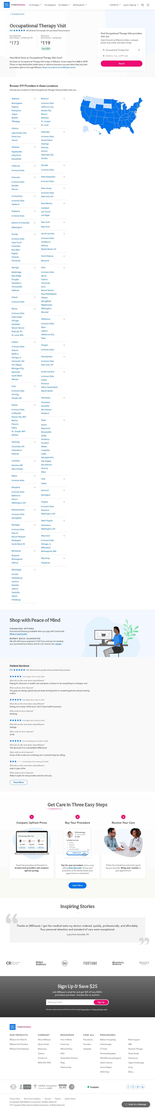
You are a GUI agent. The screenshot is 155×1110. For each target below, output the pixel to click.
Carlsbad (45, 208)
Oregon (44, 345)
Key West (16, 250)
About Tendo (43, 1044)
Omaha (44, 158)
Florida (15, 234)
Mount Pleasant (18, 537)
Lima (43, 287)
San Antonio (46, 465)
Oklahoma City (47, 334)
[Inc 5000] (65, 963)
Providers (87, 1044)
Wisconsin (45, 536)
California (16, 166)
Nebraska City (47, 155)
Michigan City (18, 368)
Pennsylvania (46, 356)
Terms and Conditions (32, 1099)
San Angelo (46, 461)
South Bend (17, 376)
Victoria (44, 468)
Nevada (44, 165)
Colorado (16, 177)
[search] (142, 5)
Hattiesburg (17, 578)
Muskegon (16, 540)
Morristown (46, 409)
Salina (14, 428)
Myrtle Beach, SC (48, 249)
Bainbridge (16, 272)
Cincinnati (45, 283)
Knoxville (45, 406)
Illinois (14, 309)
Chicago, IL (16, 357)
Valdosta (15, 290)
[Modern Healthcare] (41, 963)
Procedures (88, 1039)
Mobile (15, 118)
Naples (15, 253)
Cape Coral (16, 242)
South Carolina (47, 372)
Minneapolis (17, 559)
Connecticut (17, 196)
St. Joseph (45, 121)
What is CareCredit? (18, 634)
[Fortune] (90, 963)
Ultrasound (133, 1058)
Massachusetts (18, 510)
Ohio (43, 267)
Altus (43, 327)
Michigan (16, 525)
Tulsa (43, 338)
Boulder (15, 185)
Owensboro (17, 450)
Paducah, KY (17, 331)
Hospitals (87, 1049)
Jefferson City (47, 107)
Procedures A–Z (18, 14)
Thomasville (17, 287)
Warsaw (15, 379)
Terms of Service (98, 1009)
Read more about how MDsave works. (59, 67)
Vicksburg (16, 600)
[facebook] (128, 1087)
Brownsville (46, 432)
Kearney (44, 147)
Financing (65, 1044)
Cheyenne (45, 563)
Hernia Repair (106, 1067)
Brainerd (15, 555)
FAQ (62, 1053)
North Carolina (47, 233)
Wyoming (45, 558)
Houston (45, 443)
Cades (44, 380)
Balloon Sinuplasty (108, 1039)
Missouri (45, 98)
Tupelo (15, 596)
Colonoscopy (105, 1044)
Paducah (15, 454)
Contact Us (42, 1058)
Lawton (44, 331)
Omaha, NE (17, 398)
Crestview (16, 246)
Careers (41, 1053)
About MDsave (44, 1039)
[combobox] (123, 50)
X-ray (130, 1067)
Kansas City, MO (19, 417)
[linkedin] (142, 1087)
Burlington (45, 495)
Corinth (15, 574)
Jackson (15, 581)
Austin (44, 425)
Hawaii (14, 297)
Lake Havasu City (19, 133)
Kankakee (16, 324)
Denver (15, 189)
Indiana (15, 342)
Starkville (16, 592)
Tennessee (45, 398)
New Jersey (46, 188)
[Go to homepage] (20, 1027)
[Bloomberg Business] (117, 963)
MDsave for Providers (19, 1044)
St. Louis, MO (17, 335)
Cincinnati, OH (18, 361)
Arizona (15, 128)
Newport (45, 413)
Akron (43, 276)
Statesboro (16, 283)
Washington (17, 227)
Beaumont (45, 428)
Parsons (15, 424)
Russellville (16, 159)
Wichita (15, 435)
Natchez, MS (17, 465)
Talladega (16, 121)
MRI (130, 1044)
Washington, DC (19, 503)
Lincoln (44, 151)
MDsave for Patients (18, 1039)
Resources (42, 1049)
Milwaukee (46, 547)
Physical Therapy (135, 1049)
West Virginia (47, 520)
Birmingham (17, 103)
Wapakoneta (46, 305)
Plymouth (16, 372)
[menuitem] (35, 5)
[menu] (65, 5)
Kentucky (16, 442)
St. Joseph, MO (18, 431)
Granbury (45, 439)
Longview (45, 450)
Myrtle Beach (47, 391)
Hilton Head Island (49, 387)
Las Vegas (45, 215)
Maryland (16, 487)
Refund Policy (66, 1049)
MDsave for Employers (19, 1049)
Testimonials (66, 1067)
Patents (58, 1099)
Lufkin (43, 454)
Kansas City (46, 110)
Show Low (16, 136)
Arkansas (15, 147)
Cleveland (45, 402)
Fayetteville (17, 152)
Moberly (45, 118)
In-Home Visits (18, 170)
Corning (15, 394)
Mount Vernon (18, 328)
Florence (45, 383)
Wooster (45, 312)
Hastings (45, 144)
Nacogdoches (47, 457)
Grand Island (46, 140)
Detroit (15, 533)
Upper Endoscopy (136, 1062)
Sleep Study (133, 1053)
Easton (15, 499)
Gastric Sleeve (106, 1062)
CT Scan (103, 1049)
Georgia (15, 267)
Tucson (15, 140)
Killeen (44, 446)
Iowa (14, 386)
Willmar (15, 563)
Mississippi (16, 570)
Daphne (15, 107)
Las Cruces (45, 211)
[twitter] (138, 1087)
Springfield (16, 518)
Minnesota (16, 551)
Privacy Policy (85, 1009)
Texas (43, 420)
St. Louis (45, 125)
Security (48, 1099)
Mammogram (134, 1039)
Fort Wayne (17, 365)
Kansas (15, 405)
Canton (44, 279)
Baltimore (16, 495)
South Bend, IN (18, 544)
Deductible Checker (69, 1058)
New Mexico (46, 203)
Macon (44, 114)
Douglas (15, 279)
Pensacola (16, 260)
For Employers (50, 5)
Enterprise (16, 110)
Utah (43, 479)
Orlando (15, 257)
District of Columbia (20, 223)
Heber (44, 483)
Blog (63, 1062)
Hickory (44, 245)
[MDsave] (14, 5)
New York (45, 222)
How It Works (66, 1039)
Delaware (16, 211)
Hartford (15, 204)
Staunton (45, 510)
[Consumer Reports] (13, 963)
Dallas (43, 435)
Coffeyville (16, 413)
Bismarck (45, 260)
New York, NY (47, 196)
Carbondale (17, 317)
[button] (139, 50)
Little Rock (16, 155)
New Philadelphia (48, 294)
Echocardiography (108, 1053)
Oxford (15, 589)
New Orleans (17, 469)
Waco (43, 472)
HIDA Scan (104, 1072)
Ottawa (44, 297)
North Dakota (47, 256)
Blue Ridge (16, 276)
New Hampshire (48, 177)
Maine (14, 476)
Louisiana (16, 461)
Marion (15, 420)
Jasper (14, 114)
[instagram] (133, 1087)
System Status (70, 1099)
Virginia (44, 502)
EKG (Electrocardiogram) (110, 1058)
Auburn (15, 350)
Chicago (15, 320)
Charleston (46, 525)
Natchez (15, 585)
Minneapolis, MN (48, 551)
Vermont (45, 490)
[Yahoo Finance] (144, 963)
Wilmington (46, 308)
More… (131, 1072)
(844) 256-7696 (75, 868)
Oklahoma (45, 319)
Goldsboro (46, 242)
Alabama (15, 98)
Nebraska (45, 132)
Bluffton (15, 354)
